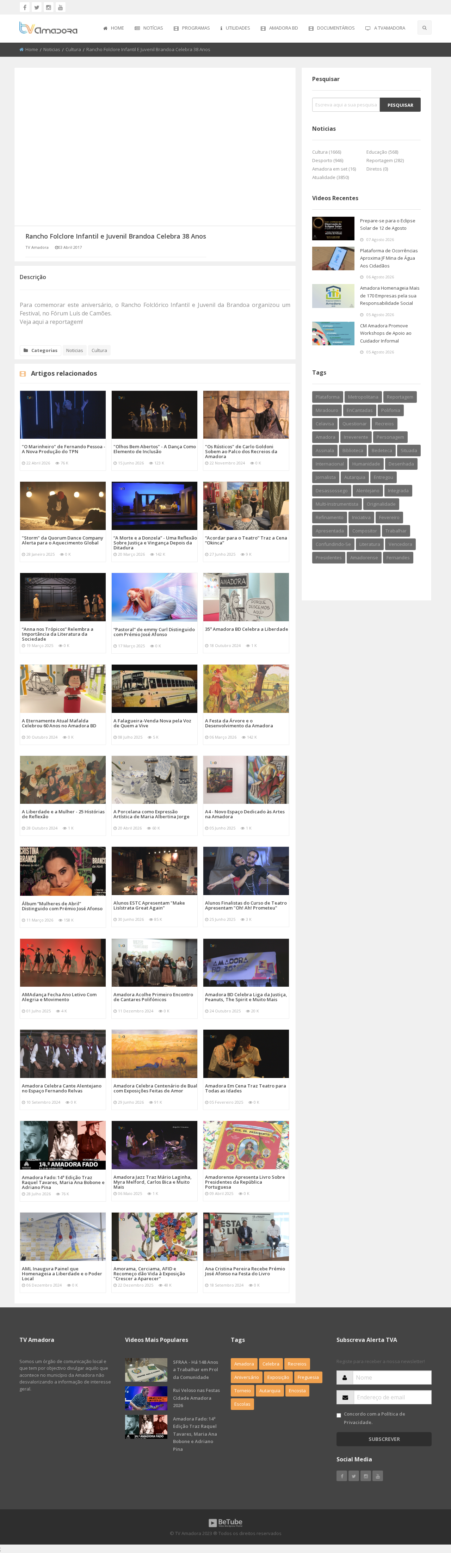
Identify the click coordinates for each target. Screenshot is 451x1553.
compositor (364, 531)
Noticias (51, 49)
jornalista (326, 477)
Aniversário (246, 1377)
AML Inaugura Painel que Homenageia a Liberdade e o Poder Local (62, 1273)
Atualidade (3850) (330, 177)
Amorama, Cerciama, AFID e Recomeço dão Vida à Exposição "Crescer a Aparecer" (149, 1273)
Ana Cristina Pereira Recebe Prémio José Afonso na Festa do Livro (245, 1271)
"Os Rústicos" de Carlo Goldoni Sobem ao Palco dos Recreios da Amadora (241, 451)
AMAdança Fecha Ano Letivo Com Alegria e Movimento (59, 997)
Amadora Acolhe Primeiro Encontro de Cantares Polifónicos (153, 997)
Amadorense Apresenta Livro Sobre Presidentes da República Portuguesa (245, 1182)
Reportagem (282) (385, 160)
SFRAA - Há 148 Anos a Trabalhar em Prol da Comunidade (195, 1369)
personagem (390, 437)
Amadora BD (283, 28)
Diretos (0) (377, 169)
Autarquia (269, 1390)
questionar (354, 423)
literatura (369, 544)
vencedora (400, 544)
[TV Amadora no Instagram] (48, 7)
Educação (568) (382, 152)
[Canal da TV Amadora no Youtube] (60, 7)
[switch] (338, 1415)
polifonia (390, 410)
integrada (398, 490)
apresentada (330, 531)
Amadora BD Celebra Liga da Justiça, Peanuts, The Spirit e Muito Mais (246, 997)
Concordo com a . (374, 1418)
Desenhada (401, 464)
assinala (325, 450)
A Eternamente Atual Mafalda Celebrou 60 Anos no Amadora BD (59, 723)
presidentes (329, 557)
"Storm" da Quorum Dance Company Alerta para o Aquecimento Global (62, 540)
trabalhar (396, 531)
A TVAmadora (389, 28)
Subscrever (384, 1439)
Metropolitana (363, 397)
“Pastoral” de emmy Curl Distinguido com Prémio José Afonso (154, 631)
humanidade (366, 464)
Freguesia (308, 1377)
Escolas (242, 1404)
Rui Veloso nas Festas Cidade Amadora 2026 (196, 1398)
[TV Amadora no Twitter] (36, 7)
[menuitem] (113, 28)
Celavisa (325, 423)
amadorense (364, 557)
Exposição (278, 1377)
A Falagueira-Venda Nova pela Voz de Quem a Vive (152, 723)
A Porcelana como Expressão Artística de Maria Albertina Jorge (151, 814)
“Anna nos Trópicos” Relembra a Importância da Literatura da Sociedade (57, 634)
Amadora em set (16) (334, 169)
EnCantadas (360, 410)
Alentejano (367, 490)
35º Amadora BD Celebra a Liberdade (246, 629)
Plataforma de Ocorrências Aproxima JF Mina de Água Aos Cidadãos (389, 258)
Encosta (297, 1390)
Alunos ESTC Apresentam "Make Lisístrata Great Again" (149, 905)
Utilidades (238, 28)
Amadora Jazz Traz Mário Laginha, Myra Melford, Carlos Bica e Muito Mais (152, 1182)
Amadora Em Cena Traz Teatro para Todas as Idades (245, 1088)
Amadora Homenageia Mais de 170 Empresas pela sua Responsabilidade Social (390, 295)
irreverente (356, 437)
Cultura (73, 49)
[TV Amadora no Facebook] (24, 7)
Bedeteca (382, 450)
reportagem (400, 397)
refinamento (330, 517)
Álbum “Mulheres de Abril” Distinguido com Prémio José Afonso (62, 906)
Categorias (44, 350)
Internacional (330, 464)
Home (117, 28)
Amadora (325, 437)
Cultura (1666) (326, 152)
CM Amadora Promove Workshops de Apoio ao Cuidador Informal (386, 333)
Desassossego (332, 490)
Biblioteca (352, 450)
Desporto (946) (327, 160)
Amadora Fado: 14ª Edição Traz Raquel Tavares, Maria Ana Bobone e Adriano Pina (63, 1182)
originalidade (381, 504)
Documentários (336, 28)
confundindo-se (333, 544)
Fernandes (398, 557)
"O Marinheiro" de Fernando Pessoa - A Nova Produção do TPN (63, 449)
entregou (383, 477)
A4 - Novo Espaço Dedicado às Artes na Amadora (245, 814)
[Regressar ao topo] (428, 1509)
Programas (196, 28)
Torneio (242, 1390)
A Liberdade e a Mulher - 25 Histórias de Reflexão (63, 814)
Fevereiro (389, 517)
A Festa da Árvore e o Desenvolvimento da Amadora (239, 723)
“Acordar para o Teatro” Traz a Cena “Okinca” (246, 540)
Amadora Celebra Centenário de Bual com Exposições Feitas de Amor (155, 1088)
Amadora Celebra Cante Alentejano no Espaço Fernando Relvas (61, 1088)
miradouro (327, 410)
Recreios (384, 423)
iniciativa (361, 517)
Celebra (270, 1364)
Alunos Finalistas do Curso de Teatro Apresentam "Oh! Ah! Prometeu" (246, 905)
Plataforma (328, 397)
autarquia (354, 477)
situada (409, 450)
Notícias (153, 28)
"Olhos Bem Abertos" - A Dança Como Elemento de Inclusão (154, 449)
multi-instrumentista (337, 504)
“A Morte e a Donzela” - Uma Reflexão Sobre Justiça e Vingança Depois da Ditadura (155, 543)
